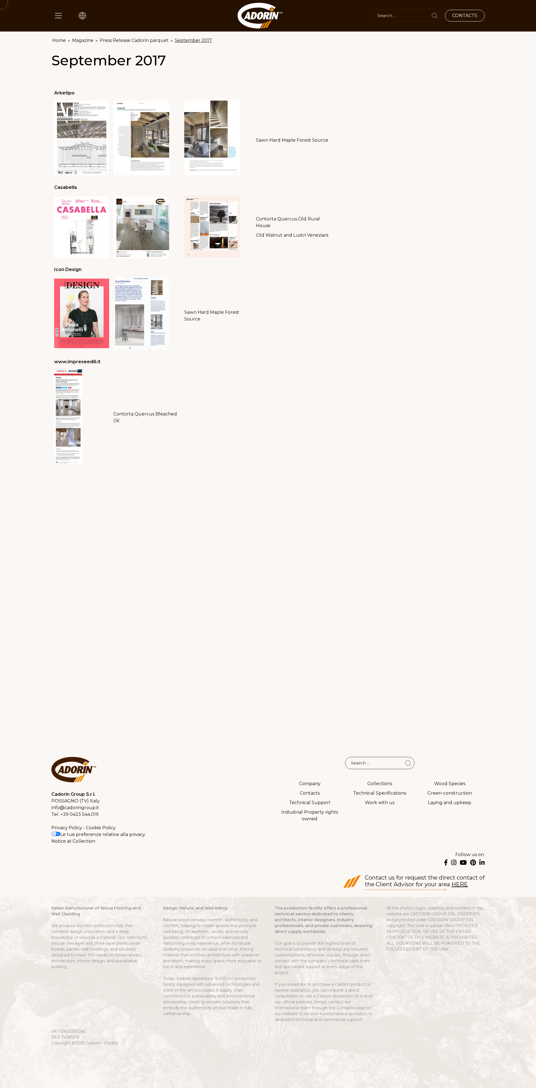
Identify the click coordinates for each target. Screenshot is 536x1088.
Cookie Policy (101, 827)
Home (59, 40)
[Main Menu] (58, 15)
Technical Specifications (379, 793)
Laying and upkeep (449, 802)
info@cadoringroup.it (75, 807)
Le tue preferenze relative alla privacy (102, 834)
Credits (111, 1043)
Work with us (379, 802)
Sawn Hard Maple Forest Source (292, 140)
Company (309, 783)
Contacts (310, 793)
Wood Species (449, 783)
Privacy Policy (66, 827)
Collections (379, 783)
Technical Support (310, 802)
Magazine (83, 40)
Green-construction (449, 793)
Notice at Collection (73, 841)
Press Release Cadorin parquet (134, 40)
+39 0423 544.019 (79, 814)
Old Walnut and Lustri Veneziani (292, 235)
